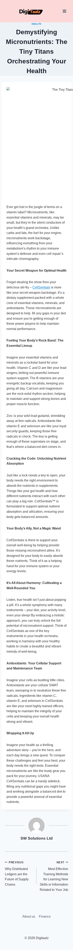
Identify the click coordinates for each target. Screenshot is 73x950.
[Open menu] (64, 11)
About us (28, 916)
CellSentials (41, 287)
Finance (45, 916)
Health (36, 24)
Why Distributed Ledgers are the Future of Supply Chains (17, 873)
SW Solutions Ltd (36, 838)
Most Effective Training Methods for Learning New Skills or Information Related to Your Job (54, 876)
